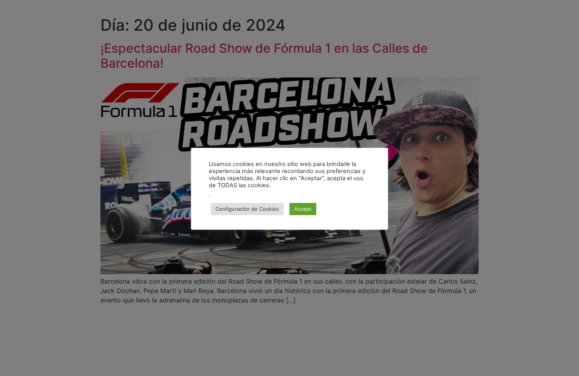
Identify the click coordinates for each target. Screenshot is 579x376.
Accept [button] (303, 209)
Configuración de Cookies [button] (247, 209)
